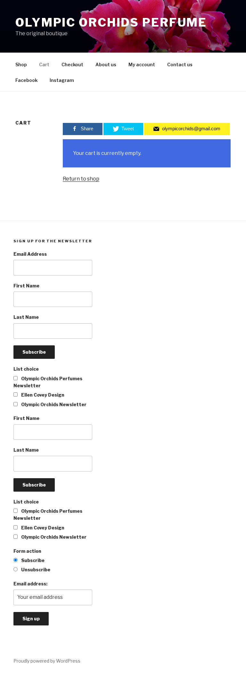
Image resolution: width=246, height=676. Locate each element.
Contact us (180, 64)
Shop (21, 64)
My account (141, 64)
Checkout (72, 64)
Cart (44, 64)
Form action (27, 551)
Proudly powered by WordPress (46, 661)
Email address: (30, 583)
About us (105, 64)
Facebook (26, 80)
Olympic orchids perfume (111, 22)
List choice (26, 369)
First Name (26, 285)
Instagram (62, 80)
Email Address (30, 254)
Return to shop (81, 179)
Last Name (26, 317)
